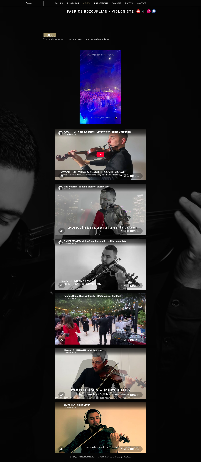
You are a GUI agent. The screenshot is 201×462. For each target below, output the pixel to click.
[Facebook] (154, 11)
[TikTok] (144, 11)
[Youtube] (138, 11)
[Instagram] (149, 11)
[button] (118, 121)
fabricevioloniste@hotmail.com (120, 457)
